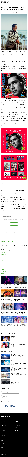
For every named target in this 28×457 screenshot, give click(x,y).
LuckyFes (3, 443)
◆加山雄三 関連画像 (6, 58)
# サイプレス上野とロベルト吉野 (8, 263)
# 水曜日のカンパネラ (5, 261)
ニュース (3, 427)
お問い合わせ (17, 427)
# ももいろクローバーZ (6, 258)
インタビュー (3, 432)
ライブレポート (4, 435)
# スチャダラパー (4, 254)
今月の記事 (3, 425)
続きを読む (24, 245)
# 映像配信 (3, 271)
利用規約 (17, 430)
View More (14, 224)
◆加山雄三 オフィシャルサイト (8, 241)
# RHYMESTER (4, 256)
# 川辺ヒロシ (4, 265)
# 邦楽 (2, 273)
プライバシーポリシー (19, 432)
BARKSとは (17, 425)
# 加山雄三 (3, 252)
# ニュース (3, 269)
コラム (2, 437)
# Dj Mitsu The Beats (5, 267)
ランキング (3, 430)
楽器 (2, 440)
